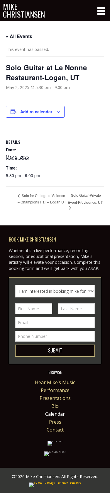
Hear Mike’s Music (55, 383)
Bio (55, 406)
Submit (55, 350)
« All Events (19, 36)
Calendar (55, 414)
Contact (55, 430)
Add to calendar (36, 111)
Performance (55, 390)
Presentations (55, 398)
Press (55, 422)
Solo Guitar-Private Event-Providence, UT (85, 198)
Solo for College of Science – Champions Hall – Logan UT (42, 198)
